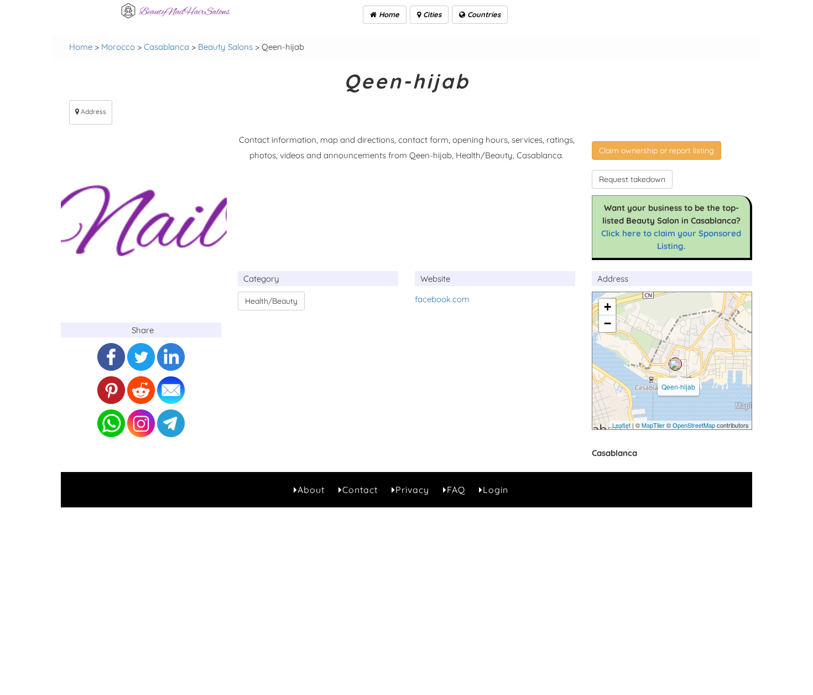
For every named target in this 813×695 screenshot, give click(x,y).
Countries (483, 14)
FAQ (456, 489)
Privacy (412, 489)
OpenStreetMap (694, 425)
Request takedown (632, 179)
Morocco (118, 47)
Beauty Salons (225, 47)
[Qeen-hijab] (675, 364)
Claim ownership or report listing (656, 150)
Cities (431, 14)
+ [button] (607, 307)
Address (92, 111)
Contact (360, 489)
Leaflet (621, 425)
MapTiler (653, 425)
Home (388, 14)
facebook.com (442, 299)
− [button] (607, 323)
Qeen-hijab (678, 386)
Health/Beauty (271, 301)
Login (495, 489)
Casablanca (166, 47)
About (311, 489)
